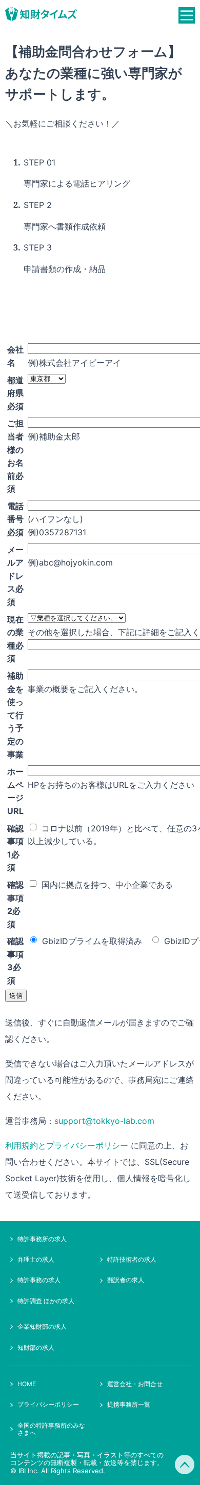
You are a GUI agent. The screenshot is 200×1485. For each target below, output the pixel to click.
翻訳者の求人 (125, 1280)
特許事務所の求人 (42, 1239)
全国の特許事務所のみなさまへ (51, 1428)
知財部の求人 (35, 1347)
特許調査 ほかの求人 (45, 1301)
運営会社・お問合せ (135, 1384)
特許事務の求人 (39, 1280)
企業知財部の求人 (42, 1326)
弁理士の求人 (35, 1259)
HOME (26, 1384)
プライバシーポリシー (48, 1404)
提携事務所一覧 (128, 1404)
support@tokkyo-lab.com (104, 1121)
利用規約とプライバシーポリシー (66, 1145)
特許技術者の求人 (131, 1259)
